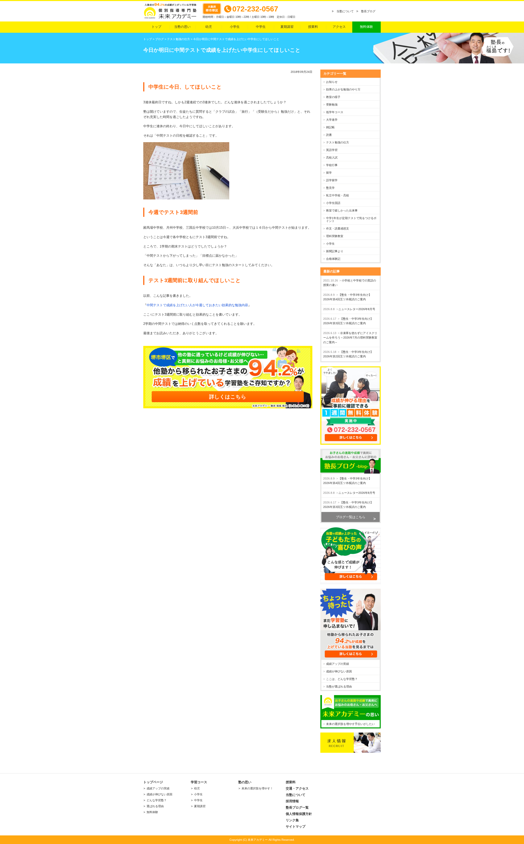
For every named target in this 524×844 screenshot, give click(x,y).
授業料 (313, 26)
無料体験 (366, 26)
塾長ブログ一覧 (297, 807)
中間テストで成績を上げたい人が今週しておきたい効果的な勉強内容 (197, 305)
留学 (329, 172)
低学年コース (334, 112)
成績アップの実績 (337, 663)
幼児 (208, 26)
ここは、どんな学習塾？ (342, 679)
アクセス (339, 26)
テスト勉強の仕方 (337, 142)
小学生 (235, 26)
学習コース (199, 782)
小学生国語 (333, 203)
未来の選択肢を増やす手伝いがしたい (350, 724)
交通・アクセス (297, 788)
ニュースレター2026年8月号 (356, 309)
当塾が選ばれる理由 (339, 686)
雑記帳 (330, 127)
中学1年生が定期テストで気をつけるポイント (351, 219)
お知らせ (332, 81)
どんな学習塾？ (157, 800)
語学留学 (332, 180)
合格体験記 (333, 258)
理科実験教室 (334, 236)
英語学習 (332, 150)
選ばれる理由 (155, 806)
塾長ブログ (368, 11)
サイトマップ (295, 826)
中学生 (261, 26)
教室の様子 (333, 97)
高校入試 (332, 157)
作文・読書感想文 (337, 228)
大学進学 (332, 119)
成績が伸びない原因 (339, 671)
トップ (156, 26)
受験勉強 (332, 104)
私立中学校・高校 (337, 195)
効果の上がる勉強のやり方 (343, 89)
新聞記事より (334, 251)
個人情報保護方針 (299, 814)
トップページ (153, 782)
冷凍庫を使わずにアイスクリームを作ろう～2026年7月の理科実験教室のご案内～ (350, 337)
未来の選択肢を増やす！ (257, 788)
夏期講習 (287, 26)
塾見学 (330, 187)
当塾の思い (182, 26)
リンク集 (292, 820)
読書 (329, 134)
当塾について (345, 11)
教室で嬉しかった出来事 (342, 210)
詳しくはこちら (227, 396)
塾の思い (244, 782)
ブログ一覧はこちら (350, 517)
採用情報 (292, 801)
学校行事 (332, 165)
